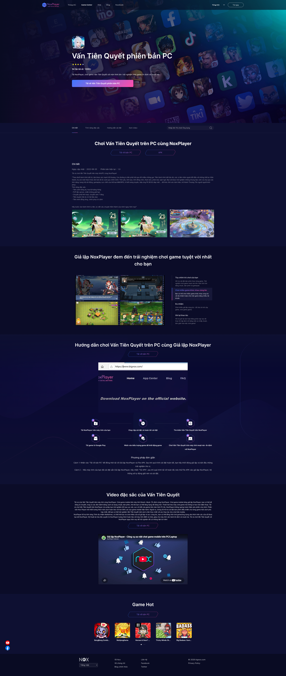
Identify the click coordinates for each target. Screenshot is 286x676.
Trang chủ (72, 5)
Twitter (144, 667)
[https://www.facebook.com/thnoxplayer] (7, 648)
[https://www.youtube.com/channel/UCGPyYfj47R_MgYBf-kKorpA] (7, 642)
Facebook (119, 5)
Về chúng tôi (120, 663)
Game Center (86, 5)
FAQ (99, 5)
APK (160, 152)
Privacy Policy (194, 663)
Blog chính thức (121, 667)
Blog (108, 5)
